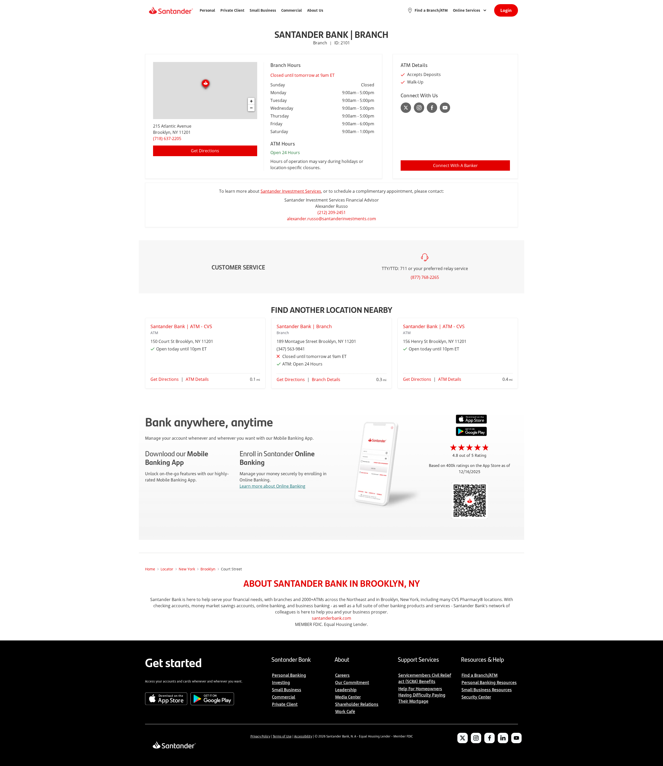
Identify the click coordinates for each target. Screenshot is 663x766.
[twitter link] (406, 107)
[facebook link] (432, 107)
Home (150, 569)
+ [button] (251, 101)
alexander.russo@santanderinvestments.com (331, 219)
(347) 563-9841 (291, 349)
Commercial (291, 10)
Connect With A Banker (455, 165)
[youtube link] (445, 107)
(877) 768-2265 (425, 277)
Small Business (263, 10)
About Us (315, 10)
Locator (167, 569)
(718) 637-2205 (167, 138)
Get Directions (205, 151)
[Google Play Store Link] (471, 434)
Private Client (232, 10)
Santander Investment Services (291, 191)
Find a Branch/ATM (431, 10)
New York (187, 569)
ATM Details (197, 379)
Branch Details (326, 379)
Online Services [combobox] (466, 10)
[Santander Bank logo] (170, 10)
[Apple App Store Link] (471, 422)
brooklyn (207, 569)
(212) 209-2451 (332, 212)
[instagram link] (419, 107)
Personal (207, 10)
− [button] (251, 108)
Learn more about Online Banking (272, 486)
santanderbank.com (331, 618)
